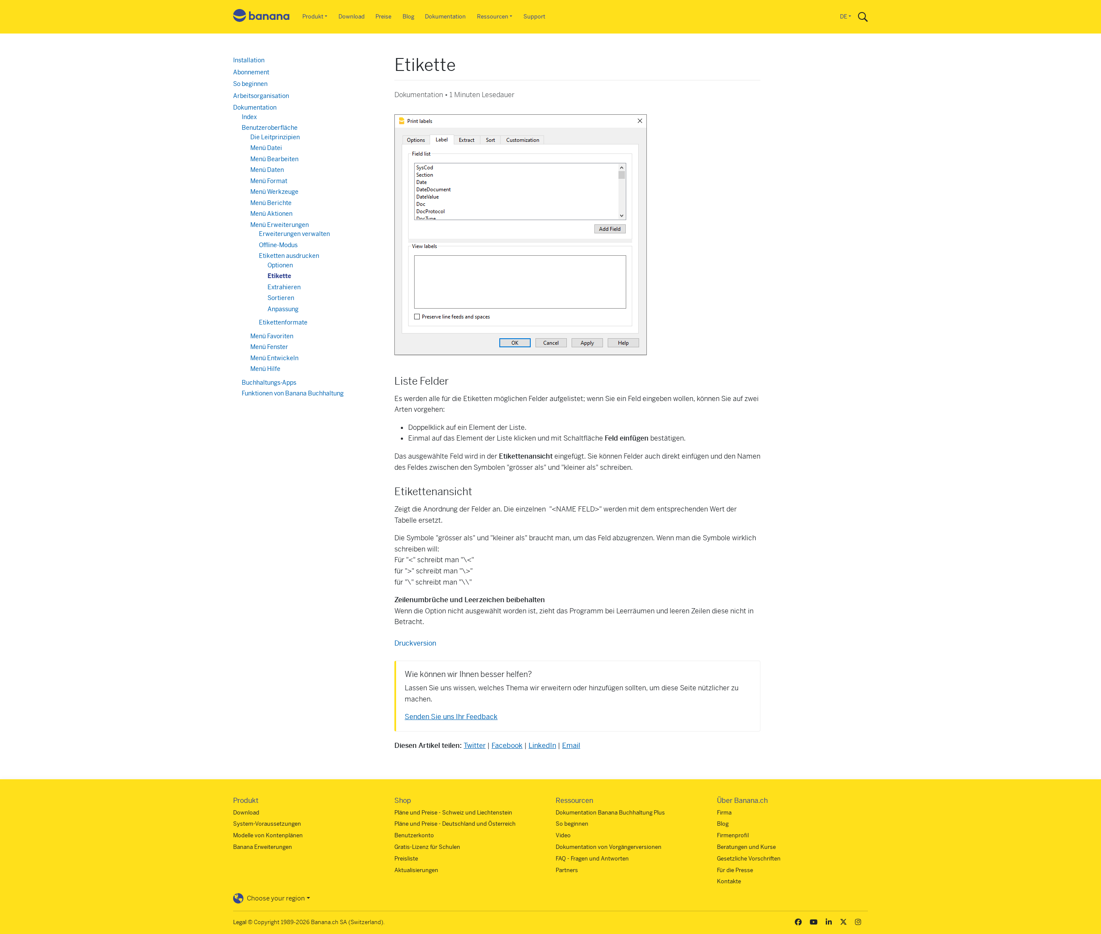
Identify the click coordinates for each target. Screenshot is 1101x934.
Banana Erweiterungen (262, 847)
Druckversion (415, 643)
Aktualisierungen (416, 870)
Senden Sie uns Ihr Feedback (451, 716)
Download (351, 16)
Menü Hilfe (265, 369)
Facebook (507, 745)
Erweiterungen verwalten (294, 234)
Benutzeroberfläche (270, 128)
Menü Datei (266, 148)
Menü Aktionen (271, 213)
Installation (248, 60)
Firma (724, 812)
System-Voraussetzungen (267, 823)
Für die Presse (735, 870)
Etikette (279, 276)
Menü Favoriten (271, 336)
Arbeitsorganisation (261, 96)
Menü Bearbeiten (274, 159)
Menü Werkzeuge (274, 192)
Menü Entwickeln (274, 358)
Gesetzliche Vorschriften (749, 858)
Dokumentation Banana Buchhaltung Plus (610, 812)
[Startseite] (261, 17)
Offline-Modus (278, 245)
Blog (408, 16)
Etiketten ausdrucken (289, 256)
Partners (567, 870)
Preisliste (406, 858)
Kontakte (729, 881)
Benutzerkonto (414, 835)
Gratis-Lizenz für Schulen (427, 847)
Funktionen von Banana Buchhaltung (293, 393)
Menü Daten (267, 170)
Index (249, 117)
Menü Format (268, 181)
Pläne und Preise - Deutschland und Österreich (455, 823)
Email (571, 745)
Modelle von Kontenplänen (268, 835)
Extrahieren (284, 287)
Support (534, 16)
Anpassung (283, 309)
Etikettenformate (283, 322)
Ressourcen (492, 16)
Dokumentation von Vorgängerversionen (608, 847)
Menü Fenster (269, 347)
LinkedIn (542, 745)
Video (563, 835)
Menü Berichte (271, 203)
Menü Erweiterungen (279, 225)
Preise (383, 16)
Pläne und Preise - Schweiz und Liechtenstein (453, 812)
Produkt (312, 16)
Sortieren (281, 298)
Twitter (475, 745)
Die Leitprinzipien (275, 137)
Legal (239, 922)
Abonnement (251, 72)
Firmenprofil (733, 835)
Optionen (280, 265)
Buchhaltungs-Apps (269, 382)
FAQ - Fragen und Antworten (592, 858)
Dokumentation (445, 16)
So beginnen (250, 84)
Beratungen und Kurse (746, 847)
